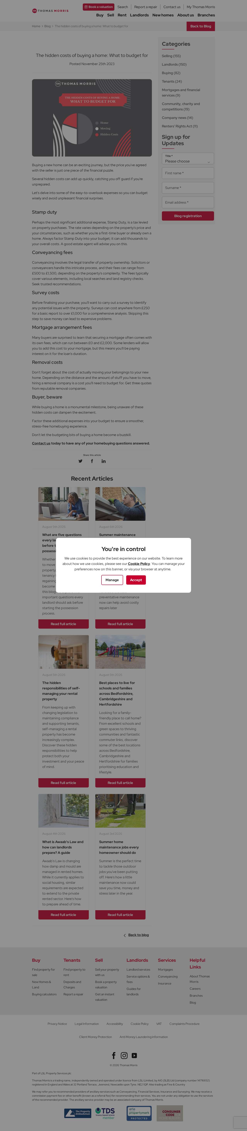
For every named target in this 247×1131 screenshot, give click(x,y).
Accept (136, 580)
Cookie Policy (139, 563)
